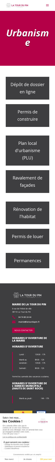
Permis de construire (27, 115)
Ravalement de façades (27, 181)
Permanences (27, 260)
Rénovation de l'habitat (27, 212)
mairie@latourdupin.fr (29, 322)
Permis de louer (27, 236)
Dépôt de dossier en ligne (27, 88)
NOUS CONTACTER (23, 330)
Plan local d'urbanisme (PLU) (27, 150)
